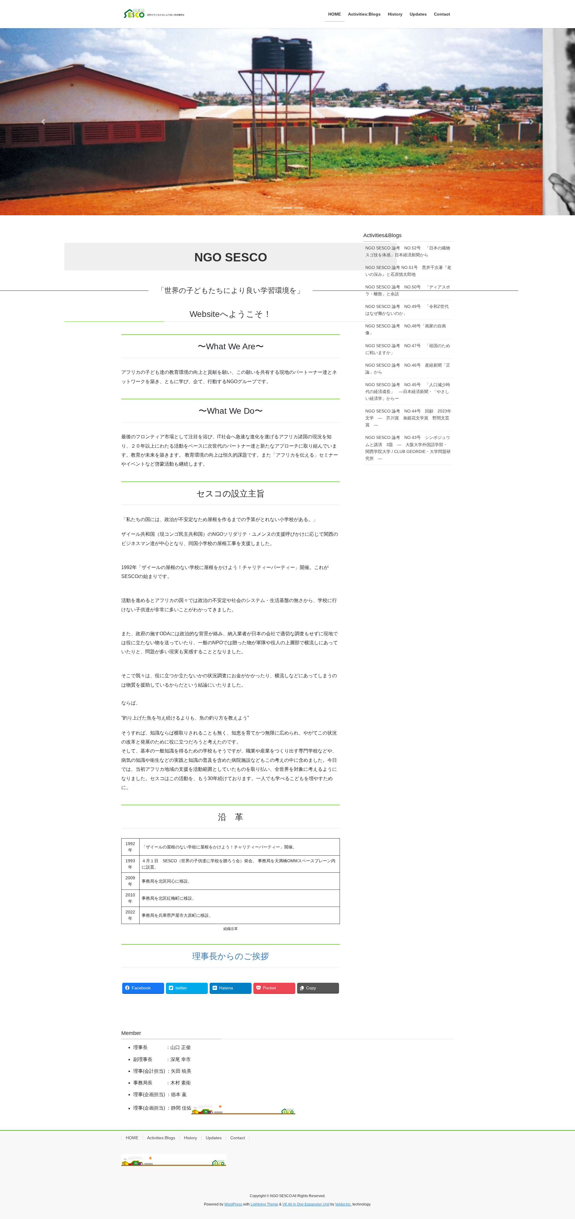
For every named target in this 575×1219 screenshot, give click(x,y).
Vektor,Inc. (343, 1204)
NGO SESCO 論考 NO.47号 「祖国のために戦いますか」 (407, 349)
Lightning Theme (264, 1204)
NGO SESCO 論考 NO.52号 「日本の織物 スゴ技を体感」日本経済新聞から (409, 251)
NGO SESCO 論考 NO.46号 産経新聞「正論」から (407, 368)
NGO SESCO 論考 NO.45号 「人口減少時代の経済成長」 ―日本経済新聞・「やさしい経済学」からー (407, 391)
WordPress (233, 1204)
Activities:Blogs (161, 1137)
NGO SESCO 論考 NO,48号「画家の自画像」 (405, 329)
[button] (43, 121)
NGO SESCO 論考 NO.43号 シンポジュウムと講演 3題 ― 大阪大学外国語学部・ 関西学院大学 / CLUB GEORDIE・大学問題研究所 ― (408, 447)
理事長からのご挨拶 (230, 956)
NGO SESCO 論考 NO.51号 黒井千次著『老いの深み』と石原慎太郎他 (408, 271)
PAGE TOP (557, 1177)
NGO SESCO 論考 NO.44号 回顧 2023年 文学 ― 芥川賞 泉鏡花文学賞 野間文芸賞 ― (409, 418)
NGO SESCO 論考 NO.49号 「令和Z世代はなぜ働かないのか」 (407, 310)
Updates (214, 1137)
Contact (237, 1137)
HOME (132, 1137)
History (190, 1137)
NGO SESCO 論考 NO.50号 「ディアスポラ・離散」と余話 (407, 290)
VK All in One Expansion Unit (305, 1204)
